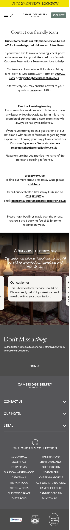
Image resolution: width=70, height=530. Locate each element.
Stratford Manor (51, 461)
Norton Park (51, 472)
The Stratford (51, 456)
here (33, 90)
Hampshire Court (51, 488)
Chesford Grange (19, 493)
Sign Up (35, 366)
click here (34, 184)
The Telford (19, 498)
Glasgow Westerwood (19, 472)
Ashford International (51, 482)
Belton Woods (19, 488)
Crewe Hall (19, 477)
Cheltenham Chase (51, 477)
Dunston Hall (51, 498)
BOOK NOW (58, 15)
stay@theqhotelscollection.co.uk (39, 78)
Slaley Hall (19, 461)
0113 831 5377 (33, 196)
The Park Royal (19, 482)
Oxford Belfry (51, 467)
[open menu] (6, 15)
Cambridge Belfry (51, 493)
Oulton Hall (19, 456)
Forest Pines (19, 467)
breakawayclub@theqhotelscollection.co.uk (38, 200)
